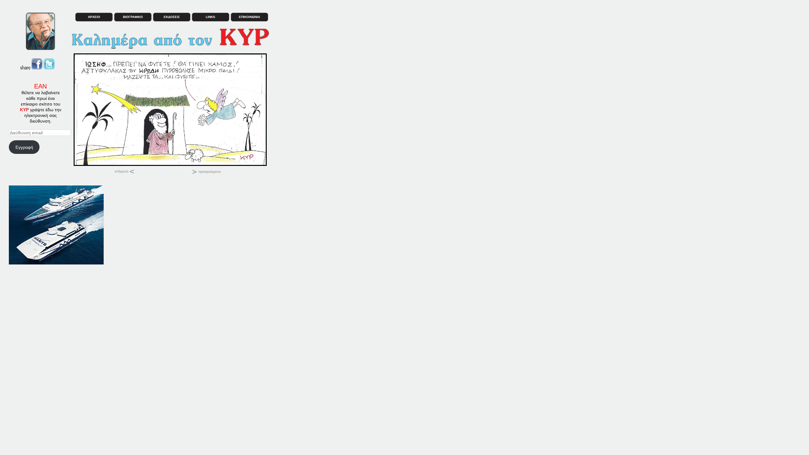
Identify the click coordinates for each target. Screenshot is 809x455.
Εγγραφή (24, 147)
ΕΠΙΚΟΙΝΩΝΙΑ (249, 17)
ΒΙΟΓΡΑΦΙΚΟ (133, 17)
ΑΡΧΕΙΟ (94, 17)
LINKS (210, 17)
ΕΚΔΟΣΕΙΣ (172, 17)
